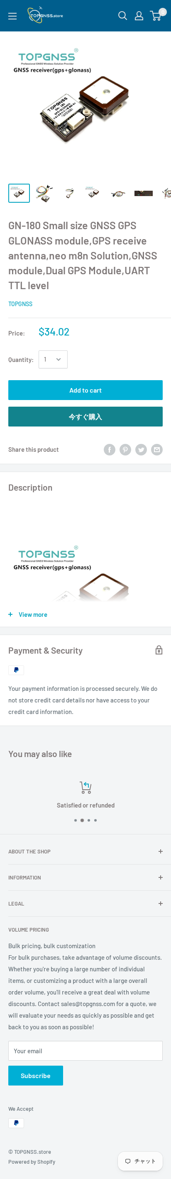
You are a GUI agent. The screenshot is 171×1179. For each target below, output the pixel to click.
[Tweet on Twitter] (141, 449)
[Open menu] (12, 16)
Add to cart (85, 390)
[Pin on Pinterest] (125, 449)
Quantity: (21, 359)
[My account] (139, 15)
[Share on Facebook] (109, 449)
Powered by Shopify (31, 1161)
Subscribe (36, 1075)
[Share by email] (157, 449)
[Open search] (122, 15)
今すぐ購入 (85, 416)
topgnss (20, 303)
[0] (156, 16)
